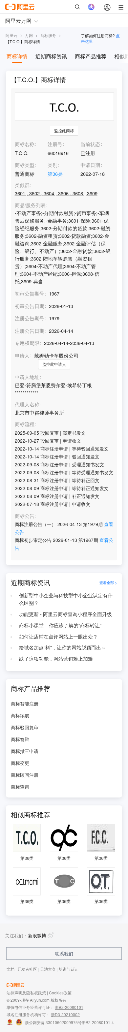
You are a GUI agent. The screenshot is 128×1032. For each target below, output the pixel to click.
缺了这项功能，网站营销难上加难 (56, 658)
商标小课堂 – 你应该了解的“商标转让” (60, 625)
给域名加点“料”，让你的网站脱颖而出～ (62, 647)
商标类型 (24, 164)
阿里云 (11, 35)
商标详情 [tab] (17, 56)
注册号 (55, 144)
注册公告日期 (29, 330)
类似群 (22, 185)
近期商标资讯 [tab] (51, 56)
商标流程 (24, 424)
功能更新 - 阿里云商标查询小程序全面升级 (65, 613)
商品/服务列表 (30, 205)
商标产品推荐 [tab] (90, 56)
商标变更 (20, 763)
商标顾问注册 (24, 774)
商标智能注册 (24, 703)
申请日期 (90, 164)
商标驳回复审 (24, 727)
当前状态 (90, 144)
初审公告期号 (29, 293)
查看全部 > (108, 582)
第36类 (55, 173)
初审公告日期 (29, 305)
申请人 (22, 355)
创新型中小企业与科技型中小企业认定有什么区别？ (66, 599)
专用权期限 (27, 342)
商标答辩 (20, 739)
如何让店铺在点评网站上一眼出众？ (58, 636)
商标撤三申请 (24, 751)
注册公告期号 (29, 318)
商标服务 (48, 35)
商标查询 (20, 786)
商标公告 (24, 516)
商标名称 (24, 144)
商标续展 (20, 715)
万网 (29, 35)
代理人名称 (27, 404)
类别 (52, 164)
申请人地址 (27, 377)
